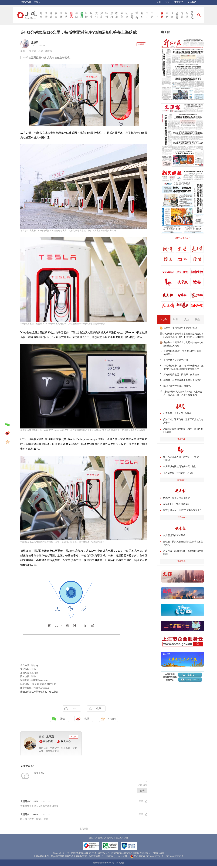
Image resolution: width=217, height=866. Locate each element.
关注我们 (191, 2)
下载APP (178, 2)
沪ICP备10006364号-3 (121, 853)
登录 (167, 2)
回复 (141, 801)
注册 (158, 2)
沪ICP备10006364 (79, 853)
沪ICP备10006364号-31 (99, 853)
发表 (142, 790)
